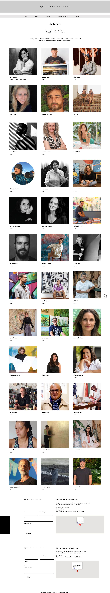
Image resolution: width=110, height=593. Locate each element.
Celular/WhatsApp (43, 555)
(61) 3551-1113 (59, 508)
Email (25, 517)
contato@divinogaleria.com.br (62, 507)
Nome (26, 555)
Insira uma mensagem (27, 523)
